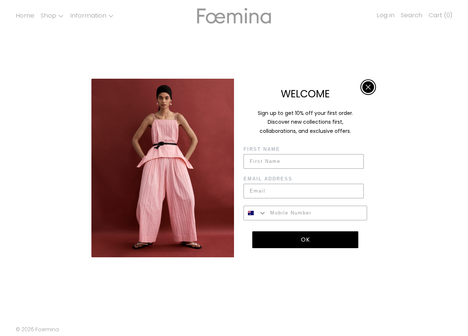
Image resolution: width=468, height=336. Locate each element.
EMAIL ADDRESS (268, 179)
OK (305, 239)
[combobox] (255, 213)
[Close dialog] (368, 87)
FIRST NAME (262, 149)
